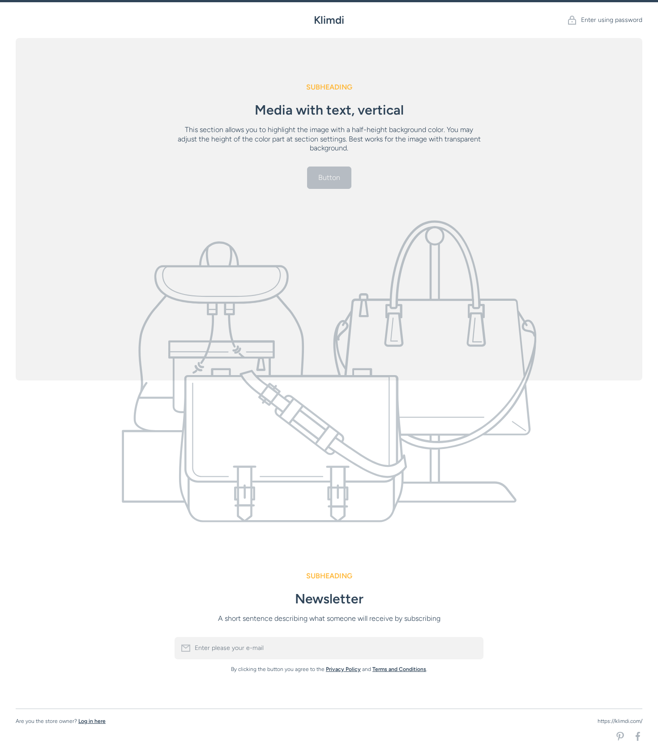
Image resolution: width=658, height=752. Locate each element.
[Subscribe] (472, 648)
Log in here (92, 721)
